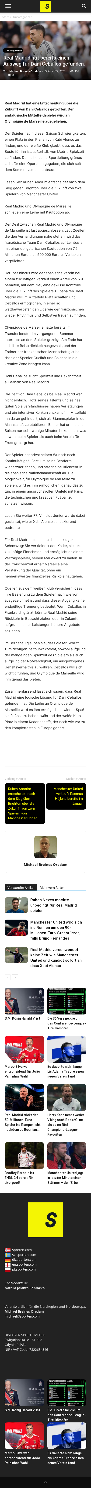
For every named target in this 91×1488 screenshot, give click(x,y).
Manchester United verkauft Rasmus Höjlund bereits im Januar (68, 796)
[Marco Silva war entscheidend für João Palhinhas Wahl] (24, 1049)
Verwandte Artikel (20, 888)
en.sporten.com (24, 1264)
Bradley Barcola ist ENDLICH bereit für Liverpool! (19, 1177)
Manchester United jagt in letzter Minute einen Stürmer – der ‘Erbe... (65, 1177)
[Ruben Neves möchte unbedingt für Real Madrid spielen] (16, 905)
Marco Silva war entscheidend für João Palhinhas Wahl (22, 1071)
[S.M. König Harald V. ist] (24, 1001)
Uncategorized (22, 17)
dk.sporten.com (24, 1259)
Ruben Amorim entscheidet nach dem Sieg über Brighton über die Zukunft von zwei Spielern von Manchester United (22, 803)
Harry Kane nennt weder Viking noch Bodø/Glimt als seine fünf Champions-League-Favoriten (65, 1124)
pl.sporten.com (24, 1269)
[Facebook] (9, 89)
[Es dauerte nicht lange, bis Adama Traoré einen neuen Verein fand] (67, 1049)
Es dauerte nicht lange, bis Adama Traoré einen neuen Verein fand (65, 1071)
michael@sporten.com (22, 1316)
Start (5, 17)
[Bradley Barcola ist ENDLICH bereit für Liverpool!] (24, 1155)
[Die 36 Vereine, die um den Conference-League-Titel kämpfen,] (67, 1001)
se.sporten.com (24, 1254)
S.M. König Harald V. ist (22, 1018)
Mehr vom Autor (52, 888)
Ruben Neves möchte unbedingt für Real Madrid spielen (53, 905)
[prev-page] (7, 977)
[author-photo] (45, 858)
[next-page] (15, 977)
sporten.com (22, 1250)
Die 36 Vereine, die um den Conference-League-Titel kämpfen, (66, 1023)
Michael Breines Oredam (25, 71)
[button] (7, 6)
